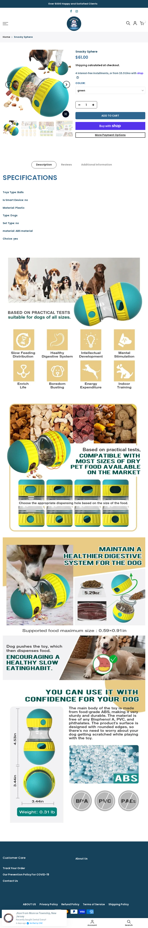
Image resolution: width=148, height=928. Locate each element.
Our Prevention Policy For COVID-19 (26, 874)
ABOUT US (29, 904)
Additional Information (96, 164)
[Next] (66, 84)
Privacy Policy (49, 904)
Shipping (81, 65)
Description (44, 164)
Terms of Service (94, 904)
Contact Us (10, 881)
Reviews (66, 164)
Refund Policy (70, 904)
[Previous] (9, 84)
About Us (81, 858)
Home (6, 37)
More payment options (110, 135)
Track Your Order (14, 868)
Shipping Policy (118, 904)
